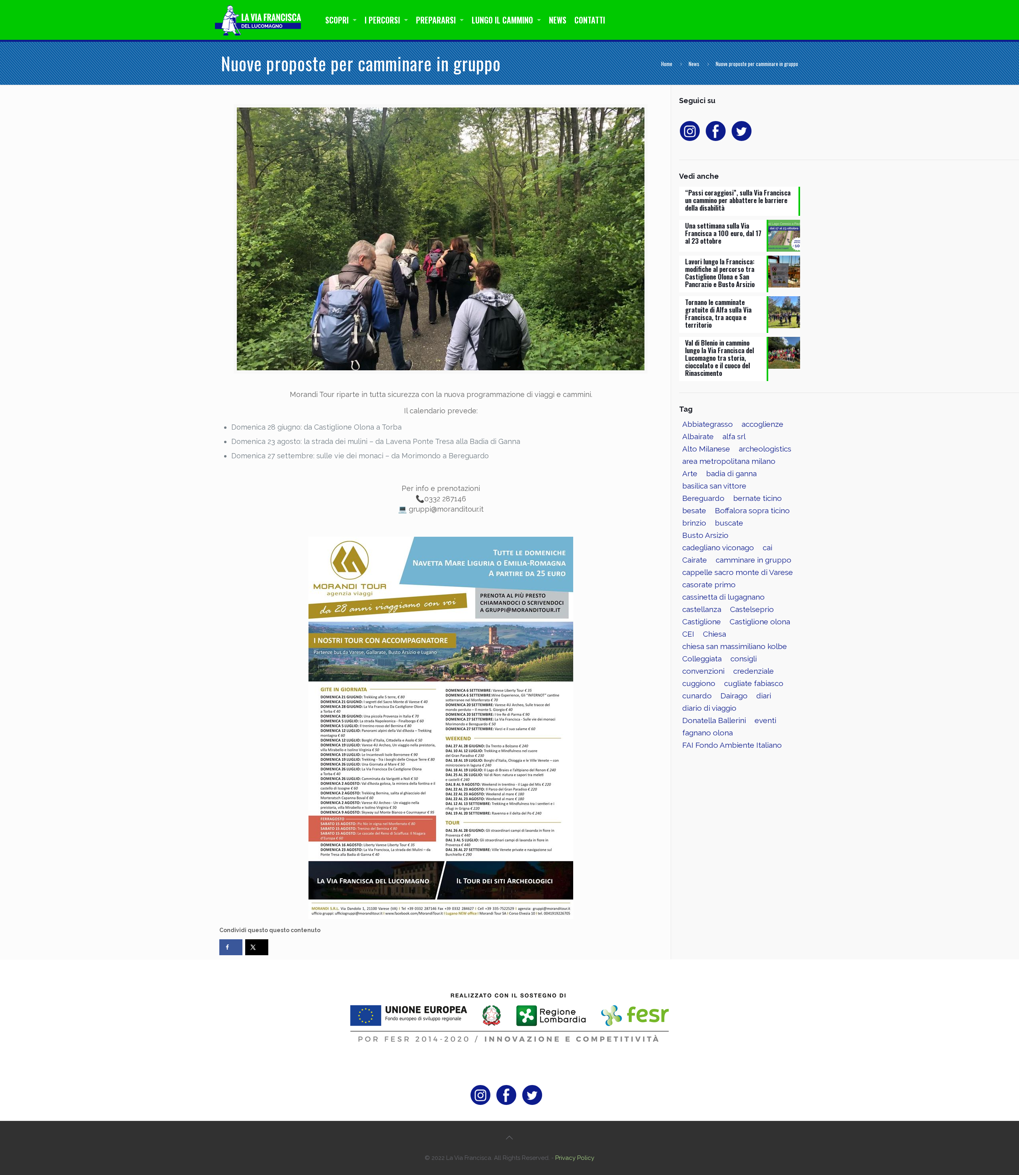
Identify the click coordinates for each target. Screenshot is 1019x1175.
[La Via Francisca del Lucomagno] (260, 20)
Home (666, 64)
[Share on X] (256, 947)
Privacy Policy (574, 1157)
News (694, 64)
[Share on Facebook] (230, 947)
